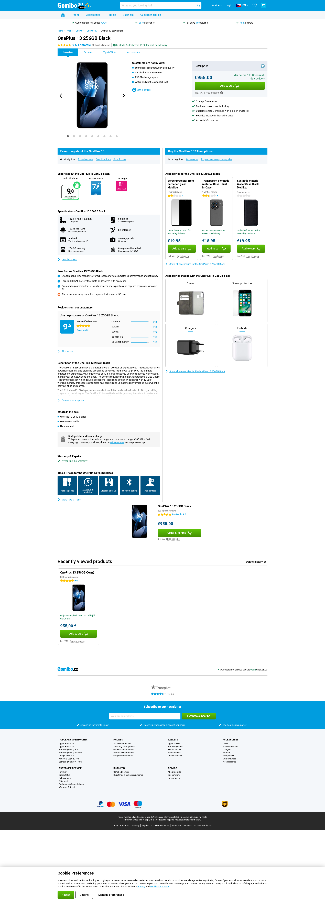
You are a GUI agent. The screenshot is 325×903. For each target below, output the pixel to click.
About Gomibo (174, 772)
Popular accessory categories (216, 159)
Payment (63, 772)
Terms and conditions (182, 825)
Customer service (150, 14)
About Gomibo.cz (121, 825)
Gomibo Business (121, 772)
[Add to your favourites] (263, 66)
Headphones (228, 756)
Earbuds (226, 752)
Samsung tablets (175, 746)
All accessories (229, 762)
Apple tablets (174, 743)
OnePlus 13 (92, 31)
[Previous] (61, 95)
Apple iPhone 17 (66, 743)
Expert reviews (85, 159)
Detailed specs (69, 259)
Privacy (135, 825)
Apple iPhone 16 (66, 746)
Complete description (73, 400)
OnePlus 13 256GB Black (112, 31)
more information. (192, 820)
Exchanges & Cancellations (71, 784)
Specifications (103, 159)
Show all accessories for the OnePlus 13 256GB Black (197, 264)
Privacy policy (174, 778)
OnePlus (79, 31)
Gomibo (172, 768)
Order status (64, 775)
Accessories (93, 14)
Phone (75, 14)
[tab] (68, 136)
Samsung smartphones (124, 746)
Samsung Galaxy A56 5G (70, 752)
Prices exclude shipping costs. (193, 817)
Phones (118, 739)
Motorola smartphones (123, 752)
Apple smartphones (122, 743)
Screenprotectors (230, 746)
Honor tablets (174, 752)
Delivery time (65, 778)
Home (60, 31)
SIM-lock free (143, 89)
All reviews (67, 351)
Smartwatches (229, 759)
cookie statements (159, 886)
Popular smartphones (73, 739)
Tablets (111, 14)
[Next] (123, 95)
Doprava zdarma (77, 641)
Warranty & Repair (67, 787)
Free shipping (183, 256)
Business (128, 14)
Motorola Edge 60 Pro (69, 759)
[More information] (221, 92)
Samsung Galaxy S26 (69, 749)
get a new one (117, 442)
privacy (141, 886)
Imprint (145, 825)
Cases (225, 743)
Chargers (227, 749)
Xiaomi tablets (174, 749)
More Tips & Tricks (71, 499)
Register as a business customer (128, 775)
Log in (229, 5)
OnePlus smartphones (123, 749)
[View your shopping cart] (263, 5)
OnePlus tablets (175, 756)
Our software (174, 775)
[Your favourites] (255, 5)
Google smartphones (123, 756)
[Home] (63, 15)
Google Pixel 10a (66, 756)
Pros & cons (119, 159)
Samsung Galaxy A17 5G (70, 762)
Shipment (63, 781)
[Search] (198, 5)
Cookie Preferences (160, 825)
